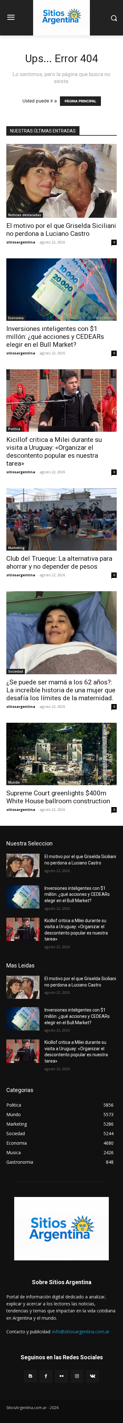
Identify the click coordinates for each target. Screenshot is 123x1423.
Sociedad (15, 671)
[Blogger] (30, 1376)
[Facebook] (46, 1376)
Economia (16, 318)
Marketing (16, 548)
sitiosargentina (20, 242)
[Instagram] (77, 1376)
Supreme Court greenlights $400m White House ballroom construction (58, 797)
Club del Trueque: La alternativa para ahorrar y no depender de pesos (59, 562)
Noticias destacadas (24, 215)
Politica (14, 429)
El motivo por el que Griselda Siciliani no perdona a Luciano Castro (61, 229)
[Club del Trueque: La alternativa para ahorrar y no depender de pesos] (61, 519)
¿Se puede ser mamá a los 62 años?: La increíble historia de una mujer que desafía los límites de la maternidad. (60, 690)
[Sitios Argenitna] (61, 1228)
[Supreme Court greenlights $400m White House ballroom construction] (61, 754)
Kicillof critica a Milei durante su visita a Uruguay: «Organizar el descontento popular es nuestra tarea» (54, 451)
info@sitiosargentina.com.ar (80, 1332)
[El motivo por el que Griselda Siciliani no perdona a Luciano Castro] (61, 181)
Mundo (14, 782)
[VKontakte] (92, 1376)
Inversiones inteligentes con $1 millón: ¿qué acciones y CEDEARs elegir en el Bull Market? (55, 336)
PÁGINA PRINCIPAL (80, 101)
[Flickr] (61, 1376)
